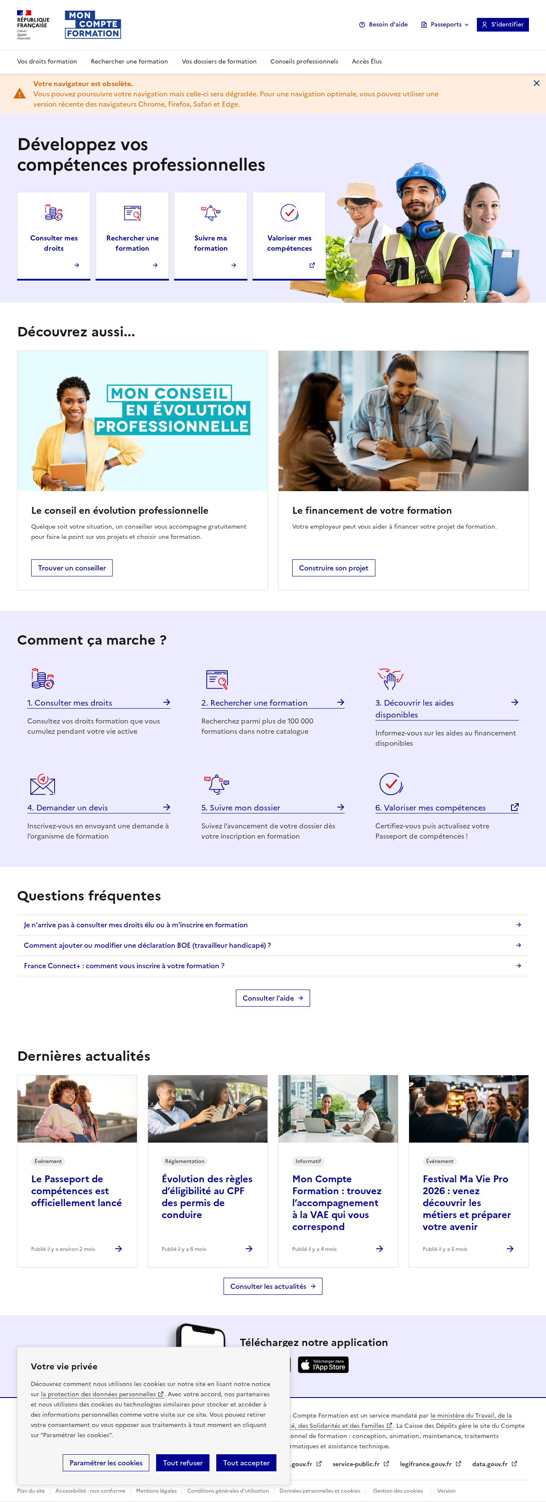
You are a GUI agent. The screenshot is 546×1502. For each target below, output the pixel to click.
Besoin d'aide (388, 24)
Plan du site (31, 1491)
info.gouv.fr (296, 1464)
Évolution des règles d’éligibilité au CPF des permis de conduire (207, 1197)
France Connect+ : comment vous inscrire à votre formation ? (124, 966)
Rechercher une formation (129, 61)
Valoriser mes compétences (289, 243)
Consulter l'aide (268, 998)
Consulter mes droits (54, 243)
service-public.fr (357, 1464)
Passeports (446, 24)
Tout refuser (183, 1463)
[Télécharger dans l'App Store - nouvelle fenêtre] (323, 1371)
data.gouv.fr (490, 1464)
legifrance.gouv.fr (426, 1464)
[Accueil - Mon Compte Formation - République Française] (93, 25)
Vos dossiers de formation (219, 61)
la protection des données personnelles (98, 1394)
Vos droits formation (47, 61)
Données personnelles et (319, 1491)
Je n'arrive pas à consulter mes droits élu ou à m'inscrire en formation (136, 925)
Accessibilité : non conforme (90, 1491)
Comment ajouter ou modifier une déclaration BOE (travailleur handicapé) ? (147, 945)
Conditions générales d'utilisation (228, 1491)
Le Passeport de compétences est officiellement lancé (76, 1191)
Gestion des (398, 1491)
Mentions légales (156, 1491)
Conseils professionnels (304, 61)
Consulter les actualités (268, 1286)
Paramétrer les (106, 1463)
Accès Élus (367, 61)
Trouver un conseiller (72, 568)
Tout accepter (246, 1463)
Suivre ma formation (211, 243)
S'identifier (507, 24)
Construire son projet (334, 568)
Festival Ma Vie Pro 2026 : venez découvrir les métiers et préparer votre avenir (467, 1203)
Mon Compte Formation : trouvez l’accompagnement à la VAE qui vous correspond (337, 1203)
